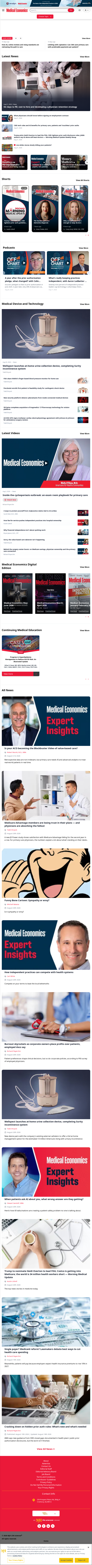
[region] (46, 1554)
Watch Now (11, 500)
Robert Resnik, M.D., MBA (16, 752)
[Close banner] (89, 2)
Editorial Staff (46, 1469)
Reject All (81, 1560)
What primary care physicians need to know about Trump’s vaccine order (67, 46)
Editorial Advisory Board (46, 1471)
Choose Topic (43, 16)
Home (46, 1541)
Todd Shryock (8, 382)
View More (86, 38)
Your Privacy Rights (46, 1487)
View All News (45, 1448)
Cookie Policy (17, 1556)
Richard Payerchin (9, 554)
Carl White (11, 976)
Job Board (46, 1474)
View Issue (7, 611)
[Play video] (46, 463)
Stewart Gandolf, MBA (15, 1203)
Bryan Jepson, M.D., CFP (11, 533)
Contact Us (46, 1466)
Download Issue (17, 611)
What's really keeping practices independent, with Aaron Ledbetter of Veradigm (68, 281)
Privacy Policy (46, 1482)
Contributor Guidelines (46, 1479)
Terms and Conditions (46, 1477)
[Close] (88, 1547)
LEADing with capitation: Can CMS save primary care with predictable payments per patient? (22, 46)
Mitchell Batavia (13, 904)
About (46, 1461)
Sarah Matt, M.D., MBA (11, 514)
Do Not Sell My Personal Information (46, 1485)
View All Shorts (82, 180)
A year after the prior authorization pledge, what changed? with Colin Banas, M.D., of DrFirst (23, 281)
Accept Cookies (66, 1560)
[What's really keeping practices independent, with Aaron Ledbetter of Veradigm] (68, 263)
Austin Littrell (8, 524)
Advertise (46, 1463)
